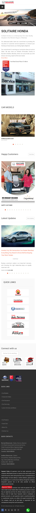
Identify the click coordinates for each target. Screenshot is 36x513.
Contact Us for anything (10, 353)
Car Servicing (5, 404)
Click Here (10, 270)
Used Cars (5, 423)
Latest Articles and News (9, 408)
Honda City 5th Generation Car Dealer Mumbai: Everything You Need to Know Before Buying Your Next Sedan (17, 252)
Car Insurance (6, 400)
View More (31, 154)
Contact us (5, 431)
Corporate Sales (6, 397)
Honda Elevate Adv (7, 138)
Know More (4, 58)
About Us (4, 427)
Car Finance (5, 420)
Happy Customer (6, 205)
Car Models (5, 393)
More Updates (30, 218)
